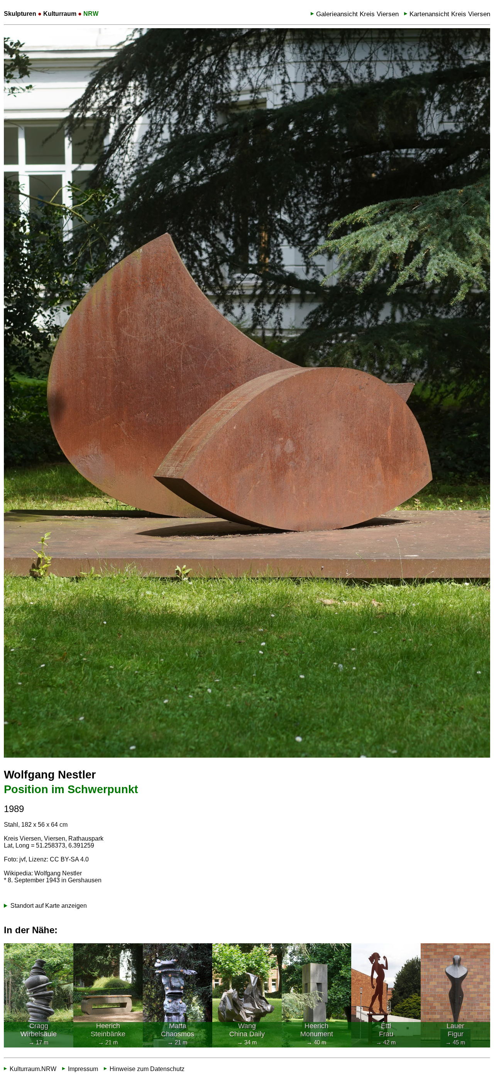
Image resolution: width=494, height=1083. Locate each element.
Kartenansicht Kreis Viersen (449, 14)
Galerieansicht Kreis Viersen (357, 14)
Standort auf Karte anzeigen (48, 905)
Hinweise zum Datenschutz (147, 1068)
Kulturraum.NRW (33, 1068)
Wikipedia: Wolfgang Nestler (43, 873)
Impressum (83, 1068)
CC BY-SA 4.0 (69, 859)
